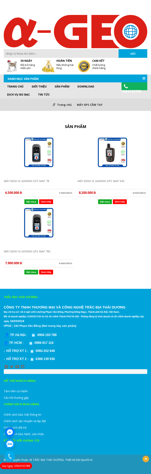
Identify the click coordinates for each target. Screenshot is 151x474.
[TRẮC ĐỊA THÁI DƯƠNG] (75, 31)
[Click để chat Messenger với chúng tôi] (10, 432)
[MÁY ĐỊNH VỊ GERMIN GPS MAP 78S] (39, 226)
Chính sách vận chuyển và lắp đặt (25, 421)
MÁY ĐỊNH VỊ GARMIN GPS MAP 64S (100, 181)
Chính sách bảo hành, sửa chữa (24, 434)
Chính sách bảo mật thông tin (22, 414)
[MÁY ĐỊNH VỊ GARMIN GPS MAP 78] (39, 156)
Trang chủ (15, 86)
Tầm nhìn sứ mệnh (16, 391)
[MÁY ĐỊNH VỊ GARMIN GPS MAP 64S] (112, 156)
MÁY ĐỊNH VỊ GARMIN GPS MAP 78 (26, 181)
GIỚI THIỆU (39, 86)
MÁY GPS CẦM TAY (89, 105)
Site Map (93, 9)
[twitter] (12, 367)
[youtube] (17, 367)
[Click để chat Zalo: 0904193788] (10, 444)
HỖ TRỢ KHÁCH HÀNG (20, 381)
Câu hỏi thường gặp (16, 397)
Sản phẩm (62, 86)
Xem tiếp (46, 201)
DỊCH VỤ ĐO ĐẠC (18, 95)
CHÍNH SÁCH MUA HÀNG (21, 404)
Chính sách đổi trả (15, 427)
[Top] (146, 459)
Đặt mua (31, 201)
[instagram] (22, 367)
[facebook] (6, 367)
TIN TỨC (44, 95)
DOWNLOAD (85, 86)
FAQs (82, 9)
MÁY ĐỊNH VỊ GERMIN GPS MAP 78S (27, 251)
